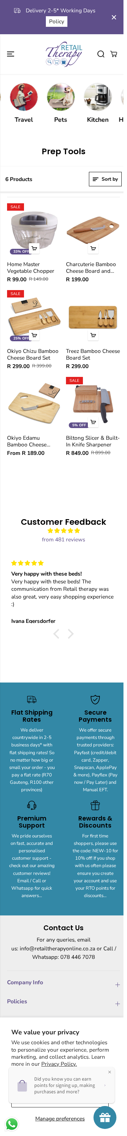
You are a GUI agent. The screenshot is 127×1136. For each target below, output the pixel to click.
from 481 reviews (63, 539)
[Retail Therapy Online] (63, 54)
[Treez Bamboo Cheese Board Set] (93, 317)
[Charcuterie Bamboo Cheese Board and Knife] (93, 230)
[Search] (101, 54)
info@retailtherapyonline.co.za (57, 948)
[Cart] (113, 54)
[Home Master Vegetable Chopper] (34, 230)
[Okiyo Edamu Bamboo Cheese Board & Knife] (34, 404)
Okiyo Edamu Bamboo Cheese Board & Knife (27, 441)
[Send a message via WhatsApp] (12, 1124)
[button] (11, 54)
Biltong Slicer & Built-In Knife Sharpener (93, 441)
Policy (56, 21)
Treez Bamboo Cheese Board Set (93, 354)
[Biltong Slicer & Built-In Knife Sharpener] (93, 404)
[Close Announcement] (114, 17)
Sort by (109, 179)
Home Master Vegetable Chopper (30, 268)
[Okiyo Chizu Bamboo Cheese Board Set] (34, 317)
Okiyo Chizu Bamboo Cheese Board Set (33, 354)
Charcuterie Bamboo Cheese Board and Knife (91, 268)
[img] (63, 531)
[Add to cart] (34, 248)
